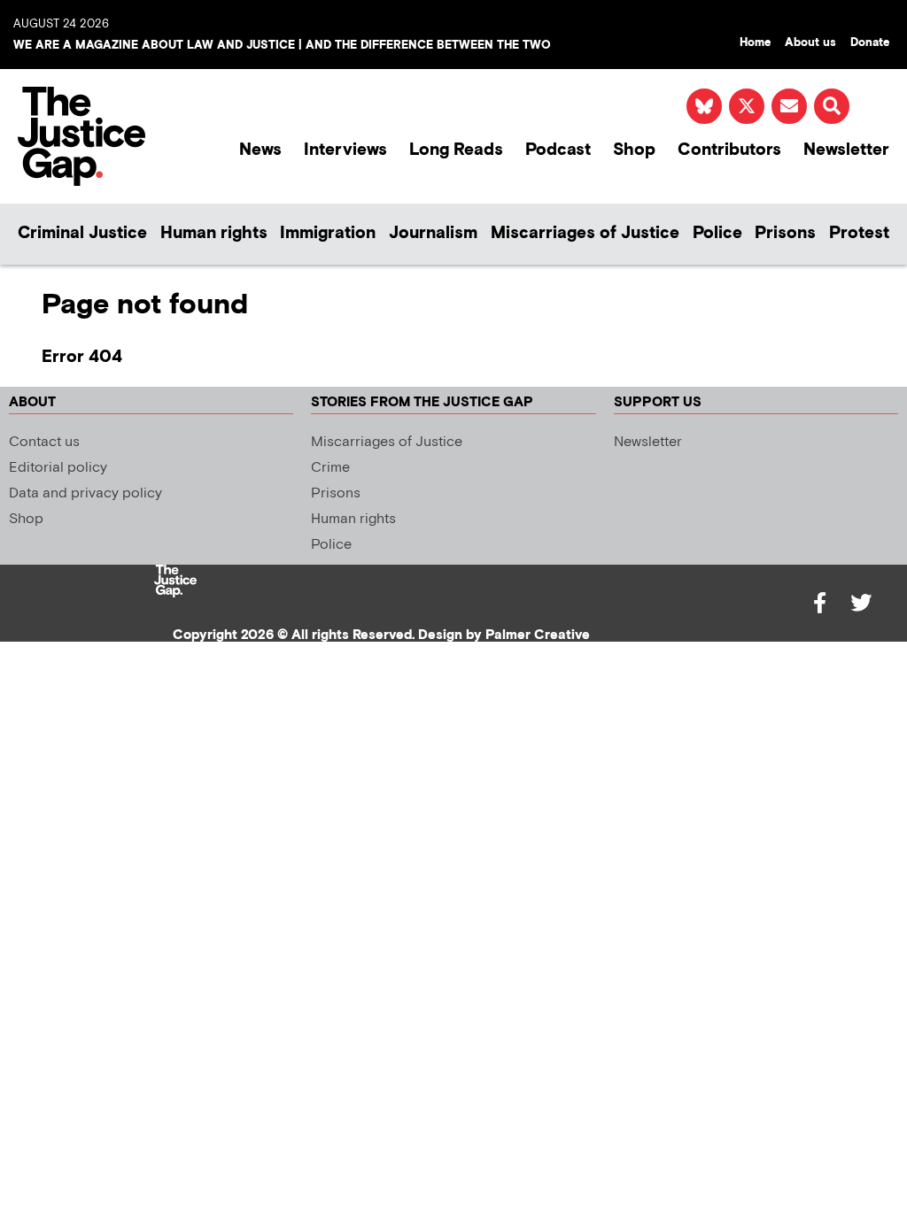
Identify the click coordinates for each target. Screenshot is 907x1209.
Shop (634, 150)
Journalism (433, 233)
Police (717, 233)
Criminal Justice (82, 233)
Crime (330, 467)
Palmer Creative (537, 635)
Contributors (729, 150)
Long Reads (456, 150)
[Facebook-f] (820, 602)
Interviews (345, 150)
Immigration (328, 233)
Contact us (44, 442)
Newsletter (846, 150)
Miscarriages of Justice (585, 233)
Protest (859, 233)
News (260, 150)
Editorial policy (58, 467)
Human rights (213, 233)
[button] (831, 106)
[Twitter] (861, 602)
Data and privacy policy (85, 493)
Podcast (558, 150)
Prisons (785, 233)
